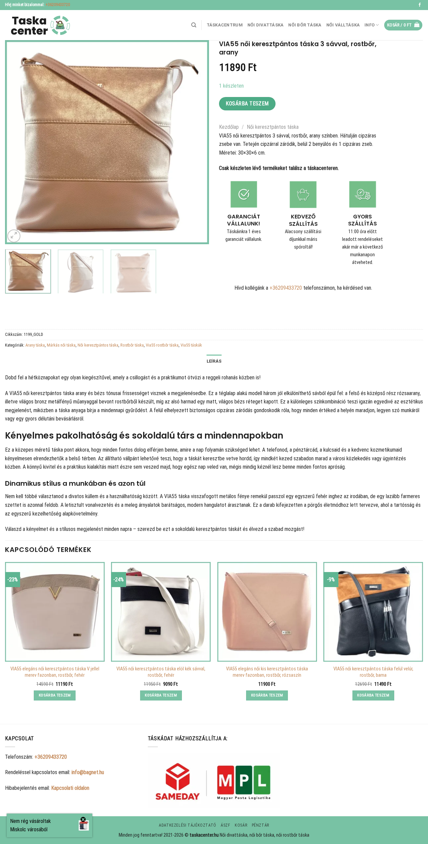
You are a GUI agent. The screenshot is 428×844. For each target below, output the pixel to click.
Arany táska (35, 345)
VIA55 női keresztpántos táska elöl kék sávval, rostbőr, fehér (160, 672)
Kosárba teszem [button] (55, 695)
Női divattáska (265, 24)
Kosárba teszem (247, 103)
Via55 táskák (191, 345)
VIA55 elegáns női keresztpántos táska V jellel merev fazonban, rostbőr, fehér (54, 672)
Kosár (241, 825)
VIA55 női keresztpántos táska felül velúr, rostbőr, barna (373, 672)
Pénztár (260, 825)
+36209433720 (57, 4)
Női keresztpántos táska (273, 127)
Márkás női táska (61, 345)
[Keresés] (193, 25)
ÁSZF (225, 825)
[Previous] (17, 142)
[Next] (197, 142)
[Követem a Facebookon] (420, 5)
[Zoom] (13, 236)
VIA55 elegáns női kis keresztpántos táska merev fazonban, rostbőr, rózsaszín (267, 672)
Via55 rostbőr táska (162, 345)
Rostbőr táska (132, 345)
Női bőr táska (304, 24)
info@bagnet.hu (88, 772)
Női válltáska (343, 24)
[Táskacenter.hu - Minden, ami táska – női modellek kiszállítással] (38, 25)
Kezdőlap (229, 127)
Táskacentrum (225, 24)
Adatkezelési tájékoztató (187, 825)
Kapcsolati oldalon (70, 788)
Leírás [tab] (214, 361)
